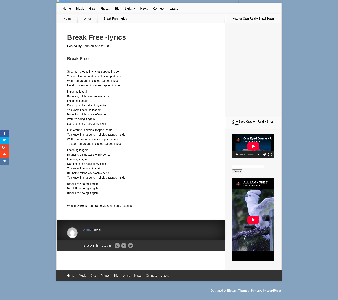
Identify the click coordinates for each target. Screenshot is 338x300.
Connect (158, 8)
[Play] (237, 154)
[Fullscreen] (270, 154)
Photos (105, 8)
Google (117, 246)
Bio (117, 8)
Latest (174, 8)
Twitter (130, 246)
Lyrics (129, 8)
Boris (86, 46)
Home (67, 8)
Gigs (92, 8)
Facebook (124, 246)
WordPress (274, 290)
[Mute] (264, 154)
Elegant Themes (238, 290)
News (144, 8)
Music (80, 8)
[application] (253, 146)
